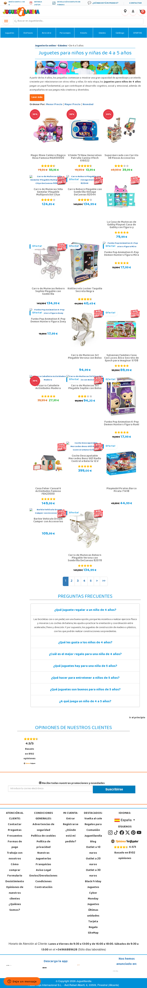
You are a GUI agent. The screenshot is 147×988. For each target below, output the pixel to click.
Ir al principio (137, 717)
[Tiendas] (125, 11)
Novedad (88, 104)
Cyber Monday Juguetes (93, 899)
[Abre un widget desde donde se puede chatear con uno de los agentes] (22, 981)
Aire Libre (46, 33)
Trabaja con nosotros (14, 856)
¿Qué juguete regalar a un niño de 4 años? (85, 610)
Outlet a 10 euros (93, 850)
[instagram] (110, 832)
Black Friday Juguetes (93, 884)
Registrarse (70, 824)
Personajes (65, 33)
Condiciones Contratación (43, 884)
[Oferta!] (48, 263)
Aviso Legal (43, 870)
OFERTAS (137, 33)
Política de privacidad (43, 844)
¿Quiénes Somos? (15, 907)
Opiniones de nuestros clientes (14, 893)
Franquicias (43, 864)
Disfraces (28, 33)
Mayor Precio (72, 104)
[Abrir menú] (6, 21)
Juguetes (9, 33)
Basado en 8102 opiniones (29, 750)
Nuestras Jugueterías (43, 856)
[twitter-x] (128, 832)
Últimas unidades (93, 913)
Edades (102, 33)
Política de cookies (43, 836)
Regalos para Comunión (93, 827)
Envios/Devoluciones (43, 876)
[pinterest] (133, 832)
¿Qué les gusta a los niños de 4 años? (85, 643)
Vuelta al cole (93, 819)
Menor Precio (54, 104)
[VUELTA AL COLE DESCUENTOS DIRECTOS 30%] (48, 130)
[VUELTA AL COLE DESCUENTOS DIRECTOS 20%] (121, 130)
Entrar (70, 819)
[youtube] (139, 832)
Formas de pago (15, 844)
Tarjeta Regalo (93, 924)
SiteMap (93, 933)
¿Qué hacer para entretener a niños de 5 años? (85, 678)
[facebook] (122, 832)
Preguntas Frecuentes (14, 833)
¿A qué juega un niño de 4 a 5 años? (85, 701)
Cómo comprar (14, 867)
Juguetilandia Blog (93, 839)
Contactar (15, 824)
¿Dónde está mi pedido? (70, 836)
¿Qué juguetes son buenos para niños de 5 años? (85, 690)
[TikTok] (116, 832)
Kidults (83, 33)
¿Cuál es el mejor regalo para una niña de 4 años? (85, 654)
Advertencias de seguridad (43, 827)
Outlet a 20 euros (93, 861)
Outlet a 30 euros (93, 873)
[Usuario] (133, 11)
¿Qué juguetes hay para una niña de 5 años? (85, 666)
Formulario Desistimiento (14, 879)
